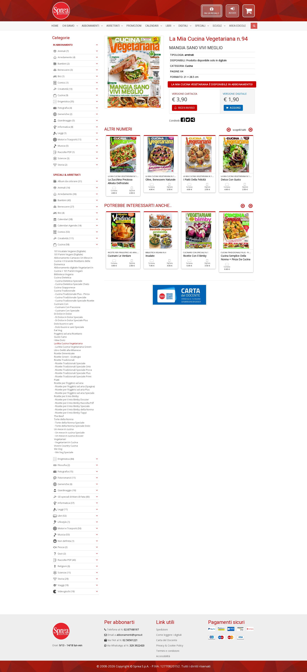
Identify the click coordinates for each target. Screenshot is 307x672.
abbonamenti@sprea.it (129, 634)
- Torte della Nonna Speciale (69, 422)
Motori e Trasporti (69, 139)
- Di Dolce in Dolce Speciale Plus (71, 320)
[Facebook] (183, 120)
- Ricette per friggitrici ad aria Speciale (74, 393)
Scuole (217, 25)
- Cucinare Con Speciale (66, 310)
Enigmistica (66, 101)
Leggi (62, 133)
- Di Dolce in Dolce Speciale (68, 317)
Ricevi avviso (186, 107)
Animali (63, 51)
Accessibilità (163, 656)
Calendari (152, 25)
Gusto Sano (60, 336)
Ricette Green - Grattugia (67, 356)
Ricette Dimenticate (64, 353)
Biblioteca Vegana (63, 274)
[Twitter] (188, 120)
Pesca (62, 547)
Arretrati (113, 25)
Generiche (65, 114)
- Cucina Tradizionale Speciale (70, 297)
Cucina (189, 66)
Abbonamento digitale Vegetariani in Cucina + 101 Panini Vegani (73, 269)
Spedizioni (162, 629)
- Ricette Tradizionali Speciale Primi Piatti (72, 378)
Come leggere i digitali (169, 634)
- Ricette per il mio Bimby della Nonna (74, 409)
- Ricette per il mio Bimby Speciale (72, 406)
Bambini (63, 63)
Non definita (66, 541)
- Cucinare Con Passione (67, 307)
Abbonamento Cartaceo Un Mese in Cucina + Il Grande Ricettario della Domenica (73, 261)
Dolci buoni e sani (63, 323)
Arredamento (66, 57)
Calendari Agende (69, 225)
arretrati (189, 54)
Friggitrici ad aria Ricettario (68, 333)
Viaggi (63, 585)
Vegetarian (60, 439)
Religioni (64, 566)
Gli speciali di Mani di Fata (74, 496)
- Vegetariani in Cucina (66, 442)
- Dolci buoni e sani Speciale (69, 327)
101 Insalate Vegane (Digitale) (70, 251)
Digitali (183, 25)
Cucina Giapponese (64, 287)
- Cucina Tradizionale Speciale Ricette (74, 300)
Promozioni (133, 25)
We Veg (58, 448)
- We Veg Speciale (63, 452)
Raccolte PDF (66, 152)
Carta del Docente (166, 640)
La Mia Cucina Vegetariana (68, 343)
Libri (169, 25)
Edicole (237, 25)
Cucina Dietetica (62, 277)
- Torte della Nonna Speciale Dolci (72, 425)
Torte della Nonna (63, 419)
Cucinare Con (61, 304)
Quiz (62, 553)
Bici (61, 76)
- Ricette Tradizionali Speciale (69, 363)
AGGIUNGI (235, 107)
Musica (63, 145)
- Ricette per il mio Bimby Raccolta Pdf (74, 402)
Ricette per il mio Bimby (66, 396)
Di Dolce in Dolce (63, 313)
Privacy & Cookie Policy (169, 645)
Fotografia (65, 107)
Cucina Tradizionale (64, 290)
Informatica (65, 126)
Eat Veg (58, 330)
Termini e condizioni (167, 650)
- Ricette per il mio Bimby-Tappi (70, 412)
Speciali (200, 25)
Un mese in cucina (64, 429)
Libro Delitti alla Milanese (67, 350)
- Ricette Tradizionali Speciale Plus (72, 373)
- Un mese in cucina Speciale (69, 432)
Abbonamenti (91, 25)
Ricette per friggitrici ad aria (68, 383)
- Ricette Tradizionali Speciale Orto (72, 366)
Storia (62, 164)
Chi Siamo (68, 25)
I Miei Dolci (59, 340)
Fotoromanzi (67, 477)
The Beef (59, 416)
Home (55, 25)
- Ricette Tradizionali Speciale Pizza (73, 369)
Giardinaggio (66, 120)
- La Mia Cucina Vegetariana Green (72, 346)
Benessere (65, 69)
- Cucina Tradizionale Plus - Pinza (72, 294)
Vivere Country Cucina (66, 445)
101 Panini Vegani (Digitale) (68, 254)
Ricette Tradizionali (64, 359)
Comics (63, 82)
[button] (249, 12)
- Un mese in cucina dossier (69, 435)
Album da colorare (70, 181)
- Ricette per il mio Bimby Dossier (71, 399)
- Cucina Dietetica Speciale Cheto (71, 284)
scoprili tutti (239, 129)
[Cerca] (254, 26)
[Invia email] (193, 120)
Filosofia (64, 465)
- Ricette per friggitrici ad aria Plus (72, 389)
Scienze (63, 158)
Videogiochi (66, 591)
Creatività (65, 88)
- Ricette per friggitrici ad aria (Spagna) (74, 386)
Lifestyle (64, 521)
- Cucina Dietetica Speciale (68, 280)
